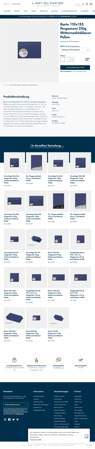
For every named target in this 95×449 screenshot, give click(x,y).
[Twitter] (13, 420)
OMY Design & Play (79, 413)
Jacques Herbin (78, 407)
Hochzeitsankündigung (59, 413)
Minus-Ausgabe (78, 410)
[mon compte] (87, 4)
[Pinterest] (17, 420)
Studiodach (77, 424)
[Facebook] (9, 420)
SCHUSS (76, 427)
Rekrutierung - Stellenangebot (41, 404)
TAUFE (26, 11)
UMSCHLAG (43, 11)
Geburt (30, 445)
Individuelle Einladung (59, 421)
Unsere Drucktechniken (60, 404)
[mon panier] (91, 4)
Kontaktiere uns (59, 367)
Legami (76, 404)
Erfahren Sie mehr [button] (35, 439)
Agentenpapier (78, 396)
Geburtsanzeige (58, 415)
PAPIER (33, 11)
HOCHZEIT (7, 11)
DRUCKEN (54, 11)
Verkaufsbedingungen (38, 396)
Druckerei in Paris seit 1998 (61, 401)
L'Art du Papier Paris (47, 4)
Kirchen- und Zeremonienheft (61, 424)
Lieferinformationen (38, 401)
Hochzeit (23, 445)
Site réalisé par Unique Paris (67, 445)
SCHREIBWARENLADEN (69, 11)
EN (8, 4)
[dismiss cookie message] (86, 436)
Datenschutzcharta (20, 414)
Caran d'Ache (77, 399)
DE (5, 4)
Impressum (36, 399)
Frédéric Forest (78, 401)
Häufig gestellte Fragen (39, 410)
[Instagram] (5, 420)
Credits (44, 445)
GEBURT (17, 11)
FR (2, 4)
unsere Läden (16, 4)
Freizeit (76, 421)
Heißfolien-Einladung (59, 418)
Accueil (5, 85)
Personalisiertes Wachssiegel (61, 427)
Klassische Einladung (59, 410)
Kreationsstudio (58, 399)
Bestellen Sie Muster (59, 396)
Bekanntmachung (58, 407)
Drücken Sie (37, 445)
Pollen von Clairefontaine (80, 418)
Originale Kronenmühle (80, 415)
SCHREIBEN (85, 11)
